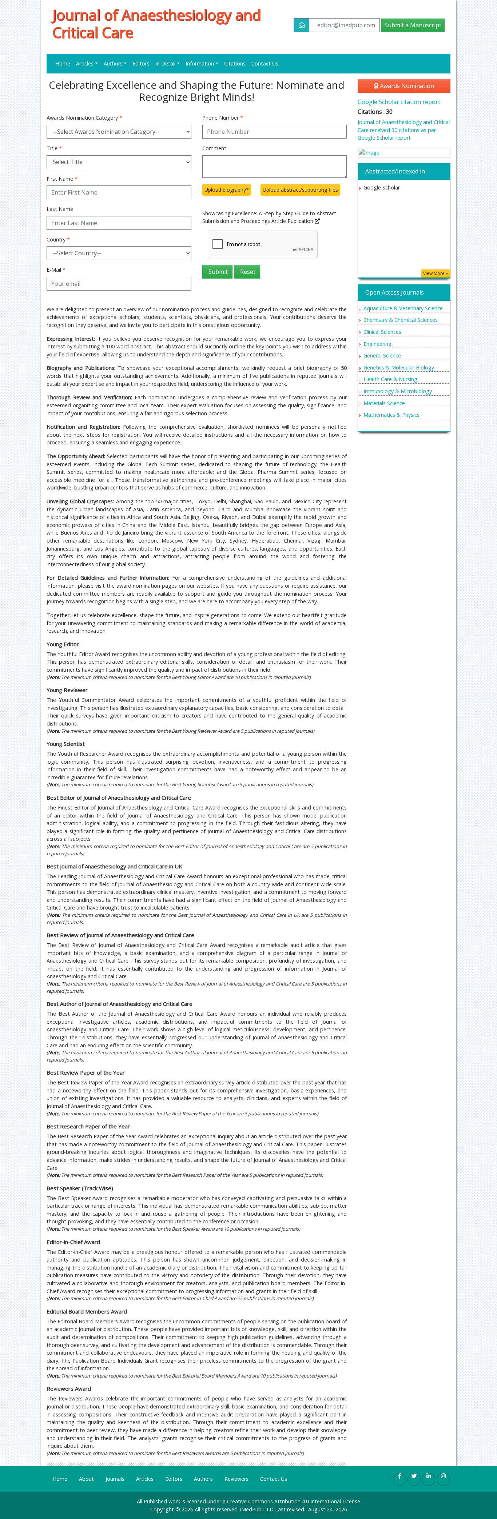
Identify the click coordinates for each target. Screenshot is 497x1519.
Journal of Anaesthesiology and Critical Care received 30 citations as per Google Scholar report (404, 130)
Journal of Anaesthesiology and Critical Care (156, 23)
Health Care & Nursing (390, 379)
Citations (235, 63)
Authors (203, 1478)
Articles (145, 1478)
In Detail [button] (165, 63)
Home (62, 63)
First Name (62, 178)
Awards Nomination (406, 86)
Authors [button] (113, 63)
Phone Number (222, 117)
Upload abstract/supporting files (300, 189)
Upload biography (226, 189)
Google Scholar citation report (399, 102)
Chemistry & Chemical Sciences (400, 319)
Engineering (377, 343)
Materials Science (384, 403)
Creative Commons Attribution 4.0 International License (293, 1501)
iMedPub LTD (257, 1509)
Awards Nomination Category (84, 117)
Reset (247, 272)
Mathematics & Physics (391, 414)
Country (58, 239)
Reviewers (236, 1478)
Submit (217, 272)
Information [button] (200, 63)
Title (54, 148)
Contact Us (264, 63)
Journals (115, 1478)
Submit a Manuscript (413, 25)
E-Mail (56, 269)
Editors (141, 63)
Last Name (60, 208)
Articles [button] (85, 63)
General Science (382, 355)
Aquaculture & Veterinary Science (403, 308)
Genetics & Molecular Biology (398, 367)
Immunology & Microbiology (397, 391)
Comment (214, 148)
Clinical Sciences (382, 331)
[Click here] (404, 152)
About (86, 1478)
